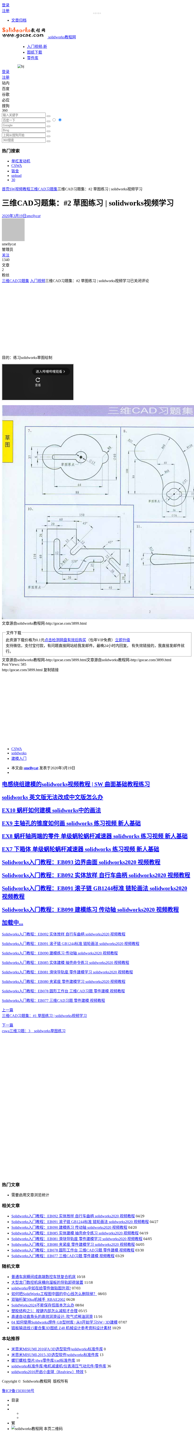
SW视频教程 (19, 189)
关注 (5, 255)
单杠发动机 (20, 161)
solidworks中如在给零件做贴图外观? (41, 1288)
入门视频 (37, 281)
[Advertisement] (41, 316)
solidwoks (18, 753)
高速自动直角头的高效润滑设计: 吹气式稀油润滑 (52, 1317)
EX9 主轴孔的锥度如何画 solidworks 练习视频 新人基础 (71, 823)
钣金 (15, 171)
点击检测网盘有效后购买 (65, 640)
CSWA (16, 166)
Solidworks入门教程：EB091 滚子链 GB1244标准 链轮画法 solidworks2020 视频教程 (70, 944)
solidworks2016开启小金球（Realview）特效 (47, 1372)
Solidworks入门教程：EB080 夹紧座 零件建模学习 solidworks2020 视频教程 (63, 982)
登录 (5, 5)
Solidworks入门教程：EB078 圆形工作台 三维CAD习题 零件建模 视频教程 (63, 991)
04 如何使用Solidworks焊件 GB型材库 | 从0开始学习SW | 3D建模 (64, 1322)
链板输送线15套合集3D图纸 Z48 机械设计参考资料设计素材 (61, 1328)
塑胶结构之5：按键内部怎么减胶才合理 (44, 1311)
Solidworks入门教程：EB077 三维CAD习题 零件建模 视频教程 (53, 1001)
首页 (5, 189)
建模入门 (18, 758)
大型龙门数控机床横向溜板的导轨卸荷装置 (47, 1282)
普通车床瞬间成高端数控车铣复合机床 (43, 1277)
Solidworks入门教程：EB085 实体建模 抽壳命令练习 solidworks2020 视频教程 (65, 963)
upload (16, 176)
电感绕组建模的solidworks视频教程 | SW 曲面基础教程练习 (76, 784)
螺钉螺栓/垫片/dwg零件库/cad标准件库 (43, 1360)
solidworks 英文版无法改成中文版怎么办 (52, 797)
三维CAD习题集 (43, 189)
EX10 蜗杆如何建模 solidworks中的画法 (51, 810)
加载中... (12, 923)
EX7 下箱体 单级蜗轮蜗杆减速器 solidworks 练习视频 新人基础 (80, 849)
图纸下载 (34, 52)
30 (13, 180)
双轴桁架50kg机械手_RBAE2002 (38, 1299)
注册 (5, 11)
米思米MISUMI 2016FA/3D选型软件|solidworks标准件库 (57, 1349)
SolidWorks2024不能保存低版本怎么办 (42, 1305)
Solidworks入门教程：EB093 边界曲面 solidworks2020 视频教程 (81, 862)
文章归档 (18, 20)
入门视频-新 (37, 47)
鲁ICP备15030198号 (18, 1391)
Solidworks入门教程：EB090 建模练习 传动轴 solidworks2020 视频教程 (90, 910)
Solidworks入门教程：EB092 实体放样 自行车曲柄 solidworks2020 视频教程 (96, 875)
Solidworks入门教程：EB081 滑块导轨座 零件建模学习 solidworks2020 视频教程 (67, 972)
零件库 (32, 58)
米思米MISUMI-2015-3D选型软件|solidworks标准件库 (55, 1355)
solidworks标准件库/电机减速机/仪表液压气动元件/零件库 (58, 1366)
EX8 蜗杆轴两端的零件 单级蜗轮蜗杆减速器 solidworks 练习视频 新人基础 (95, 836)
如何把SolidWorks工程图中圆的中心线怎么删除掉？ (54, 1294)
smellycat (31, 768)
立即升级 (122, 640)
